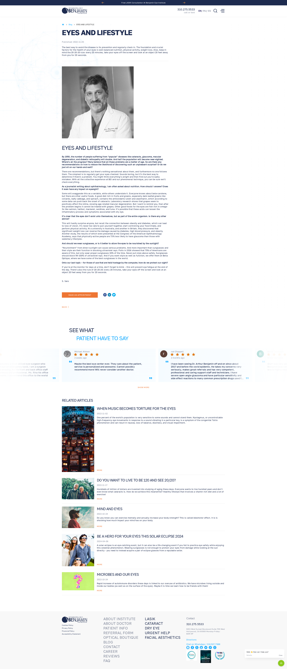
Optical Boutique (120, 637)
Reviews (111, 656)
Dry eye (152, 628)
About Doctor (117, 623)
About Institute (119, 619)
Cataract (154, 623)
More (99, 470)
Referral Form (118, 633)
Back (64, 307)
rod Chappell (177, 351)
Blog (70, 25)
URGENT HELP (157, 633)
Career (110, 651)
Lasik (150, 619)
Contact (111, 647)
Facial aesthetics (162, 637)
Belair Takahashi (275, 351)
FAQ (106, 661)
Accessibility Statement (71, 634)
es (209, 10)
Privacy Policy (67, 628)
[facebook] (105, 295)
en (199, 10)
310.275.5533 (186, 9)
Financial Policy (68, 631)
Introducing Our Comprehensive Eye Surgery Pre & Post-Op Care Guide (143, 3)
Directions (191, 639)
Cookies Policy (67, 625)
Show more (143, 387)
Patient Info (115, 628)
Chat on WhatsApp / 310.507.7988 (203, 644)
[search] (215, 11)
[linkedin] (109, 295)
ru (204, 10)
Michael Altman (82, 351)
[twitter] (114, 295)
